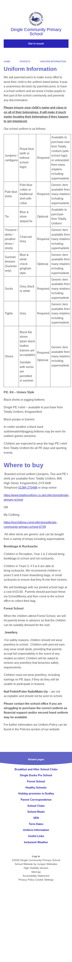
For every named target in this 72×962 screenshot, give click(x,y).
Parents (25, 61)
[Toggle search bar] (57, 4)
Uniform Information (53, 61)
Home (7, 61)
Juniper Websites (47, 864)
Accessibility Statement (36, 875)
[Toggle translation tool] (48, 4)
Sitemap (36, 871)
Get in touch (36, 43)
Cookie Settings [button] (44, 879)
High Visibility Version (36, 867)
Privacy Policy (26, 879)
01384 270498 (27, 487)
